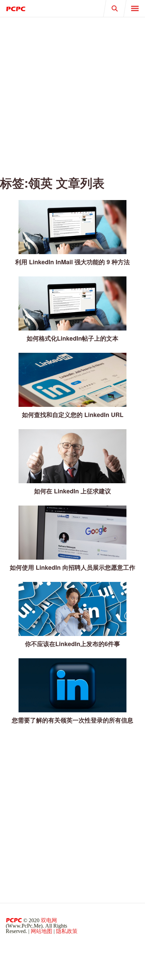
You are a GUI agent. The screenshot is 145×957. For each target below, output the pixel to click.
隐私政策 (67, 931)
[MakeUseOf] (36, 8)
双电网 (49, 920)
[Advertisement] (72, 93)
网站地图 (41, 931)
